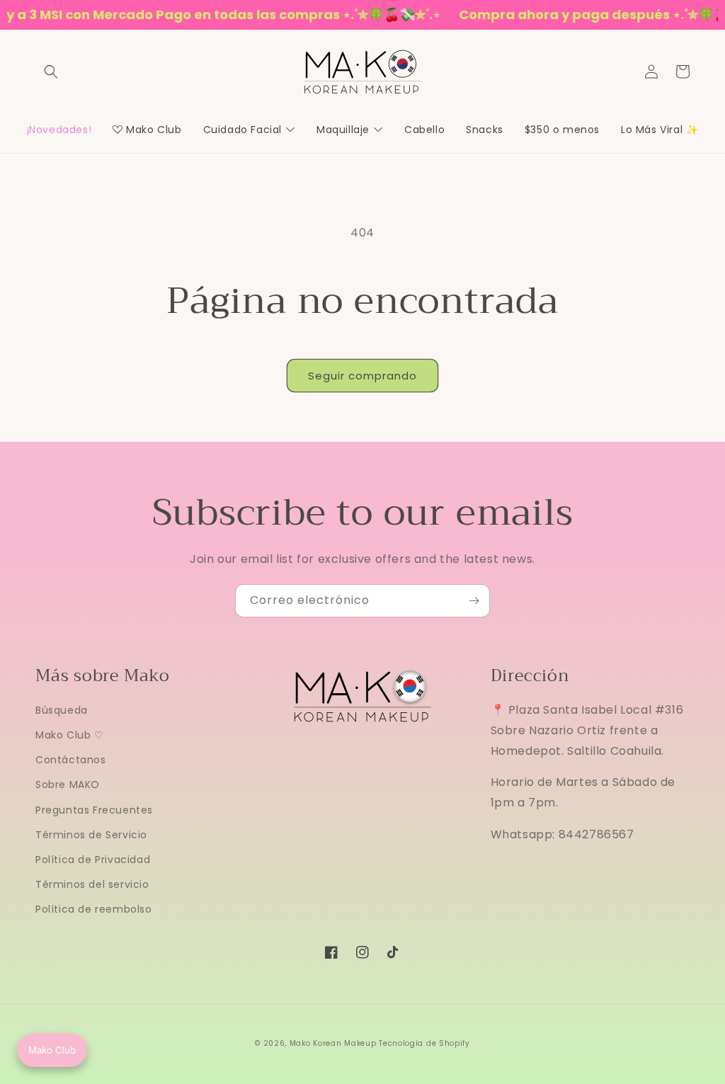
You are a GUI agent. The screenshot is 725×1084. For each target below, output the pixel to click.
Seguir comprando (362, 375)
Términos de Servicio (91, 835)
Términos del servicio (92, 884)
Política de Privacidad (92, 859)
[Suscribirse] (473, 600)
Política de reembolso (93, 909)
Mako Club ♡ (69, 735)
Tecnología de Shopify (424, 1043)
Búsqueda (61, 710)
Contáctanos (70, 760)
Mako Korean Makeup (333, 1043)
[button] (51, 71)
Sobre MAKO (67, 784)
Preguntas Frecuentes (94, 810)
